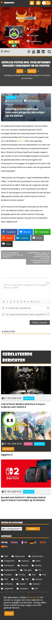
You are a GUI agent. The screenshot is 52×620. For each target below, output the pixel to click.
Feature (25, 560)
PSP (27, 579)
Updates (24, 588)
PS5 (6, 579)
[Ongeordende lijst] (21, 301)
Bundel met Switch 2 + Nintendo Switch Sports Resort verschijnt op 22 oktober (23, 499)
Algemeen (20, 556)
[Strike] (14, 301)
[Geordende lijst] (17, 301)
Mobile (38, 565)
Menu (7, 51)
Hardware (9, 565)
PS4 (44, 574)
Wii (36, 588)
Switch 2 (10, 97)
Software (8, 584)
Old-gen (28, 570)
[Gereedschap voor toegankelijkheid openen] (38, 3)
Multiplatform (10, 570)
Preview (8, 574)
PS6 (16, 579)
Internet (24, 565)
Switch (21, 141)
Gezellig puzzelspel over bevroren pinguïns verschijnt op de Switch (25, 112)
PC (40, 570)
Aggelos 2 (6, 454)
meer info (33, 597)
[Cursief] (7, 301)
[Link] (31, 301)
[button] (46, 3)
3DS (6, 556)
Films (38, 560)
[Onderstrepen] (10, 301)
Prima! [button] (9, 613)
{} (35, 302)
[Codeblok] (28, 301)
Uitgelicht (8, 449)
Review (28, 443)
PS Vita (22, 574)
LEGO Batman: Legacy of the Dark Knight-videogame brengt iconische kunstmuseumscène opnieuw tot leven (39, 257)
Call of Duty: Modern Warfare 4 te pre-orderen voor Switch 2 (23, 405)
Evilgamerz (9, 560)
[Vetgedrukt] (3, 301)
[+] (38, 302)
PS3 (34, 574)
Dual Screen (37, 556)
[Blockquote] (24, 301)
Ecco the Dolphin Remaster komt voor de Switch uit (12, 255)
